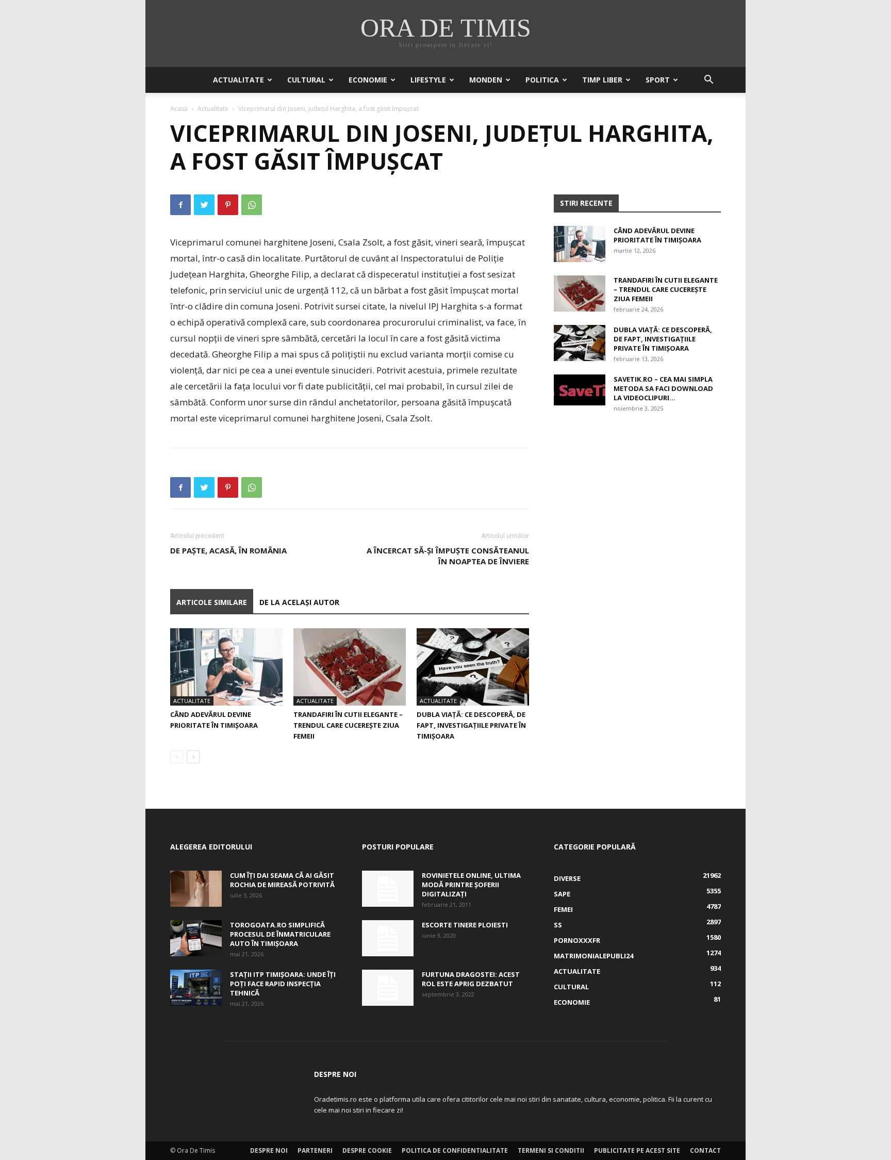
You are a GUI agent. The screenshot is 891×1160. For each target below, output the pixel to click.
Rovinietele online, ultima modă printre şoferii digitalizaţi (471, 884)
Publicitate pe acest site (637, 1150)
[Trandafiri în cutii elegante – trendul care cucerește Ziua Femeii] (349, 667)
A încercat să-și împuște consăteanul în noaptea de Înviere (448, 555)
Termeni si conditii (551, 1150)
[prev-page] (176, 756)
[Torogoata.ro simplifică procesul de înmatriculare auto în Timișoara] (196, 938)
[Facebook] (180, 204)
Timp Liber (602, 80)
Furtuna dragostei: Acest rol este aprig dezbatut (471, 979)
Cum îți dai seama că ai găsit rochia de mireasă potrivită (282, 880)
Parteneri (315, 1150)
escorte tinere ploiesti (465, 924)
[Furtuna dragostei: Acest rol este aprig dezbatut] (388, 988)
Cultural (306, 80)
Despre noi (269, 1150)
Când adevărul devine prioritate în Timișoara (657, 235)
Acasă (179, 108)
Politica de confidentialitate (455, 1150)
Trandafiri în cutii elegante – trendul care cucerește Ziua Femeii (348, 725)
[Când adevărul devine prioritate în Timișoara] (226, 667)
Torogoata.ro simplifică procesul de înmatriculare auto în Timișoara (280, 934)
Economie (368, 80)
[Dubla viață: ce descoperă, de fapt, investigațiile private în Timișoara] (473, 667)
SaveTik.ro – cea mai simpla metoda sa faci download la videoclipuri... (663, 388)
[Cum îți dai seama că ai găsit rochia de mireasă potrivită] (196, 889)
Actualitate (238, 80)
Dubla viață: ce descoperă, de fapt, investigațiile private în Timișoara (471, 725)
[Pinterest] (228, 204)
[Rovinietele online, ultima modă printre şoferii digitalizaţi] (388, 889)
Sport (658, 80)
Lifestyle (428, 80)
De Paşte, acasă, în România (228, 550)
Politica (542, 80)
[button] (708, 81)
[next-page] (193, 756)
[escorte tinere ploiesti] (388, 938)
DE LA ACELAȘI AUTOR (299, 602)
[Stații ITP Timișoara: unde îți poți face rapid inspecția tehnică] (196, 988)
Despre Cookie (367, 1150)
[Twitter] (204, 204)
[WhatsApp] (251, 204)
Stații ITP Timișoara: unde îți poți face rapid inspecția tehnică (283, 984)
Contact (705, 1150)
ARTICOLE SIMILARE (211, 602)
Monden (485, 80)
